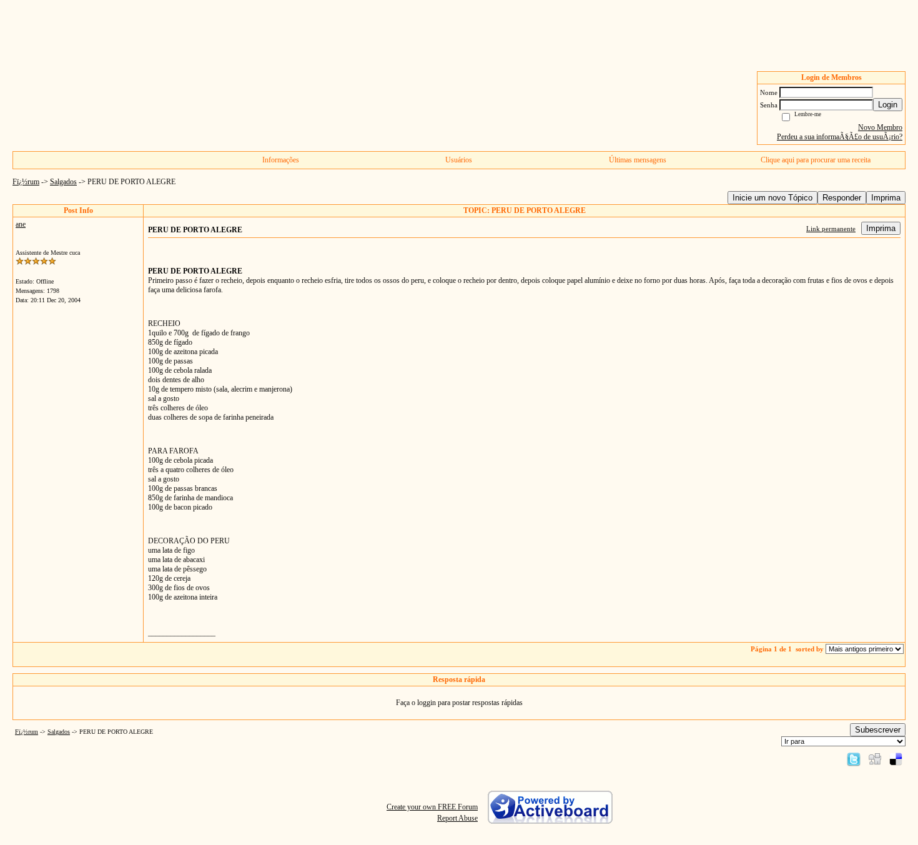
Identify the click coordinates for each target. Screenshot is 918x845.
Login (887, 104)
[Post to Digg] (875, 758)
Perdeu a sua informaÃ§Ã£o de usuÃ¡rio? (839, 136)
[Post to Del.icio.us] (896, 758)
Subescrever (878, 729)
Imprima (886, 197)
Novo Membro (880, 127)
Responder (841, 197)
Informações (280, 160)
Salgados (63, 181)
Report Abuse (457, 818)
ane (21, 224)
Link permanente (831, 228)
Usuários (458, 160)
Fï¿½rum (25, 181)
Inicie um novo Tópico (772, 197)
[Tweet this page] (854, 758)
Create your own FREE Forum (432, 807)
